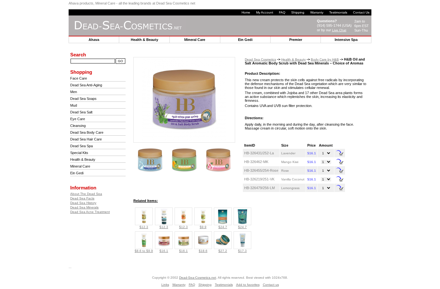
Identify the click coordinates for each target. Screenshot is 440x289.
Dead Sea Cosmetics (260, 59)
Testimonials (338, 12)
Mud (73, 105)
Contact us (271, 284)
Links (165, 284)
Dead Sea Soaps (83, 99)
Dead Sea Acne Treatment (90, 212)
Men (73, 92)
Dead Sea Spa (81, 146)
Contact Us (361, 12)
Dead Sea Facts (82, 198)
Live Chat (339, 30)
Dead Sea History (83, 203)
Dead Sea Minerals (84, 207)
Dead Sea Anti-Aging (86, 85)
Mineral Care (80, 166)
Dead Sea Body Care (86, 132)
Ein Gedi (76, 173)
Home (246, 12)
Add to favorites (248, 284)
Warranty (316, 12)
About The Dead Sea (86, 194)
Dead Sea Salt (81, 112)
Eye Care (77, 119)
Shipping (297, 12)
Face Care (78, 78)
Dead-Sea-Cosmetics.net (197, 277)
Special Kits (79, 153)
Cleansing (78, 126)
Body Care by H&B (325, 59)
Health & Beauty (82, 159)
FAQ (282, 12)
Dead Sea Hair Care (86, 139)
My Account (264, 12)
